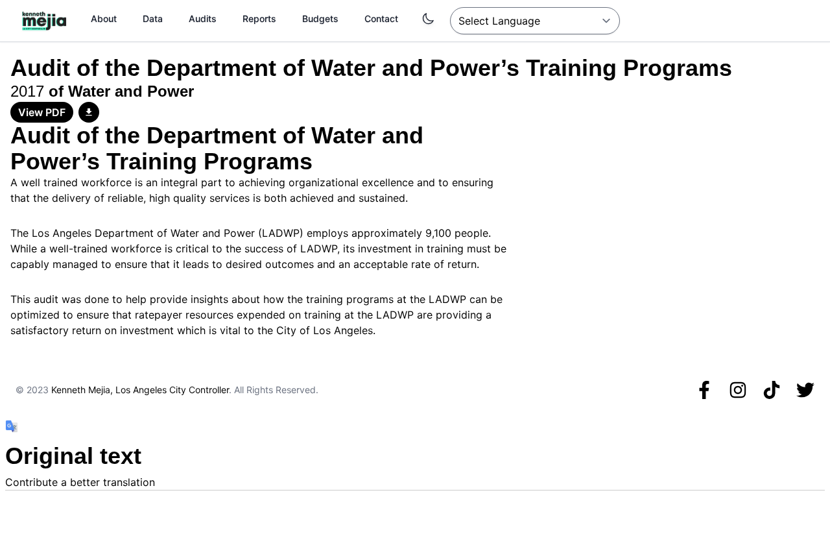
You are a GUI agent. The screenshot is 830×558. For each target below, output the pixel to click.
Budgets (320, 18)
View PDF (41, 112)
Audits (203, 18)
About (104, 18)
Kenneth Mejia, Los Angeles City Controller (140, 389)
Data (153, 18)
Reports (259, 18)
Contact (381, 18)
